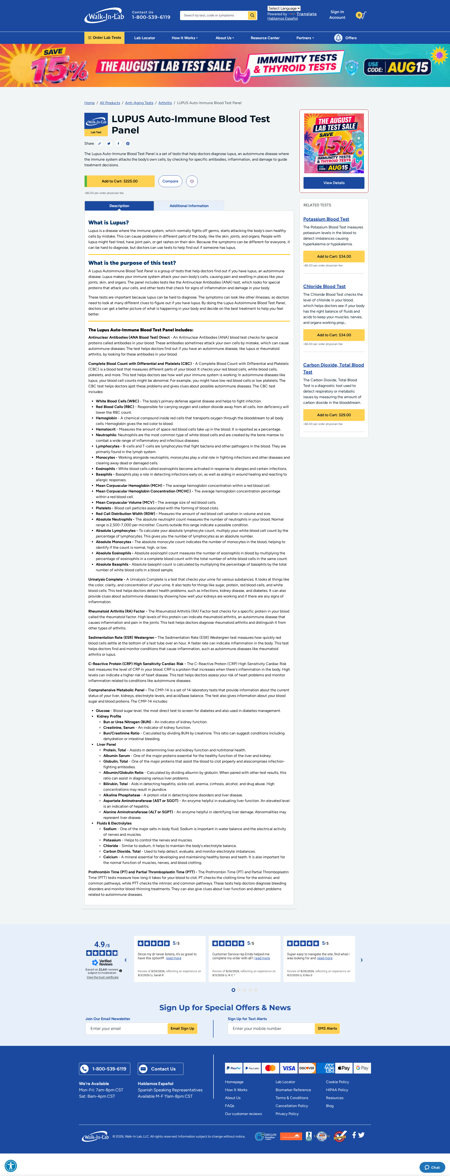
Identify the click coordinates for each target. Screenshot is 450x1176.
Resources (334, 1098)
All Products (110, 103)
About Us (232, 1098)
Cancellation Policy (292, 1106)
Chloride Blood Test (324, 286)
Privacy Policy (287, 1114)
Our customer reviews (243, 1114)
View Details (334, 183)
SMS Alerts (327, 1028)
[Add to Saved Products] (192, 181)
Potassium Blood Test (326, 219)
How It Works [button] (183, 38)
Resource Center (265, 38)
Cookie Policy (337, 1082)
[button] (10, 1166)
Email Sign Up (182, 1028)
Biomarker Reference (293, 1090)
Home (89, 103)
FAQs (229, 1106)
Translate (307, 14)
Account (337, 15)
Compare (170, 181)
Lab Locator (144, 38)
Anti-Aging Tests (139, 103)
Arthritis (165, 103)
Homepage (234, 1082)
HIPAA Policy (337, 1090)
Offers (350, 38)
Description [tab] (119, 206)
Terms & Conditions (292, 1098)
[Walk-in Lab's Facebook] (354, 1136)
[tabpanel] (189, 558)
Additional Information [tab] (189, 206)
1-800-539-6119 (151, 17)
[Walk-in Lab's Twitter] (361, 1136)
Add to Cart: (120, 181)
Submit (252, 15)
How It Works (236, 1090)
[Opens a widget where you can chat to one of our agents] (432, 1168)
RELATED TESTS (317, 205)
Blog (330, 1106)
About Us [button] (223, 38)
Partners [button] (303, 38)
